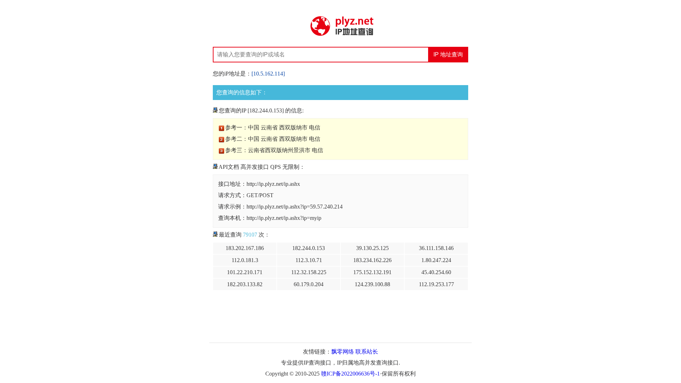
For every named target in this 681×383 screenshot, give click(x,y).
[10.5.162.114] (268, 74)
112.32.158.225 (308, 272)
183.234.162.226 (372, 260)
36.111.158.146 (436, 248)
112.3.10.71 (308, 260)
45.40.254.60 (436, 272)
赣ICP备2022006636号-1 (350, 374)
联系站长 (366, 352)
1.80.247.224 (436, 260)
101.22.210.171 (244, 272)
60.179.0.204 (308, 284)
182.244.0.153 (308, 248)
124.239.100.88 (372, 284)
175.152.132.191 (372, 272)
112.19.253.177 (436, 284)
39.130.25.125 (372, 248)
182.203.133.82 (244, 284)
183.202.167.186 (245, 248)
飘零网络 (342, 352)
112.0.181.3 (245, 260)
